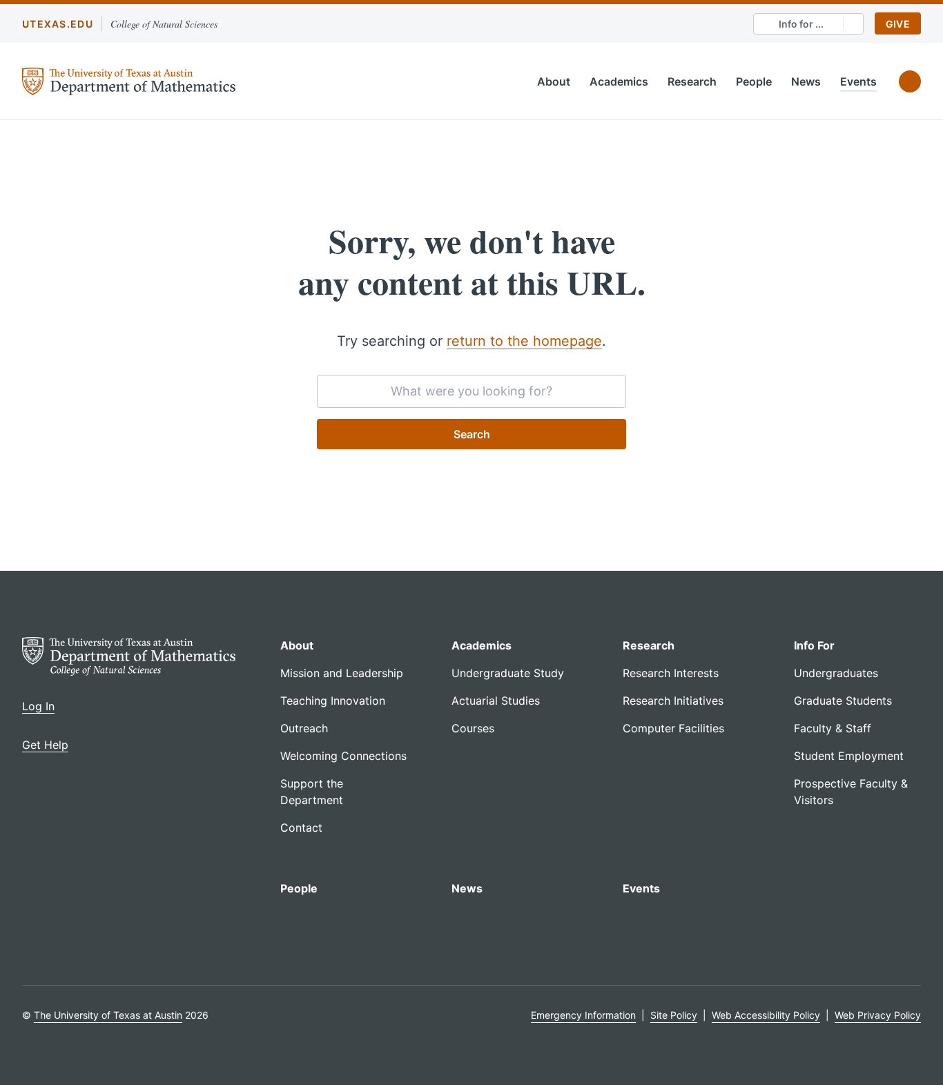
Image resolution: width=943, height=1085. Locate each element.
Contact (301, 827)
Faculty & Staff (832, 728)
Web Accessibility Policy (766, 1015)
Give (898, 24)
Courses (472, 728)
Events (858, 81)
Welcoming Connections (343, 756)
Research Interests (671, 673)
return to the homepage (524, 341)
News (806, 81)
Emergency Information (583, 1015)
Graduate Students (843, 700)
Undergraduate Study (507, 673)
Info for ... (801, 24)
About (553, 81)
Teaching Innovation (332, 700)
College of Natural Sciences (163, 23)
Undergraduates (836, 673)
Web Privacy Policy (878, 1015)
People (754, 81)
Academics (619, 81)
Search (472, 434)
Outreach (304, 728)
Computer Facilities (673, 728)
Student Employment (849, 756)
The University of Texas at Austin (108, 1015)
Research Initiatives (673, 700)
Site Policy (673, 1015)
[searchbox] (471, 391)
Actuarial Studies (495, 700)
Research (692, 81)
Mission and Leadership (341, 673)
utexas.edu (57, 24)
